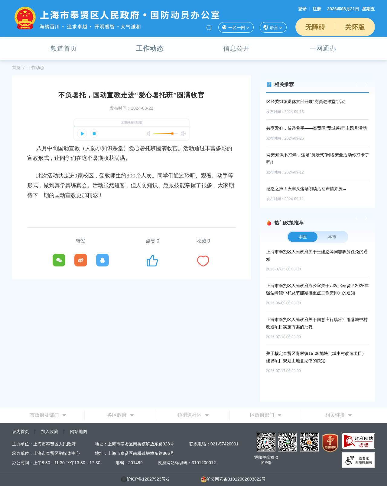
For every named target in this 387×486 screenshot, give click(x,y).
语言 (274, 27)
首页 (16, 67)
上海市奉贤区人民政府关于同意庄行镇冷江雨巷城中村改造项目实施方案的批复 (317, 323)
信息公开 (236, 48)
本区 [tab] (302, 236)
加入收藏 (49, 431)
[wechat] (59, 260)
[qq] (102, 260)
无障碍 (315, 27)
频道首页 (63, 48)
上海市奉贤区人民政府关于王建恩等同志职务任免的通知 (317, 255)
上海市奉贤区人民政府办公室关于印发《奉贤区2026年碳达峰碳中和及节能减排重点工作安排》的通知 (317, 289)
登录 (302, 8)
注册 (317, 8)
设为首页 (20, 431)
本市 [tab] (332, 236)
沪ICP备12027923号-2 (148, 479)
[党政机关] (330, 442)
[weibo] (80, 260)
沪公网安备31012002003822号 (236, 479)
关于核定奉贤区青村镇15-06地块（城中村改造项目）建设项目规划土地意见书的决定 (316, 357)
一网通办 (323, 48)
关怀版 (355, 27)
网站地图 (78, 431)
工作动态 (150, 48)
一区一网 (236, 27)
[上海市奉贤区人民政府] (115, 17)
